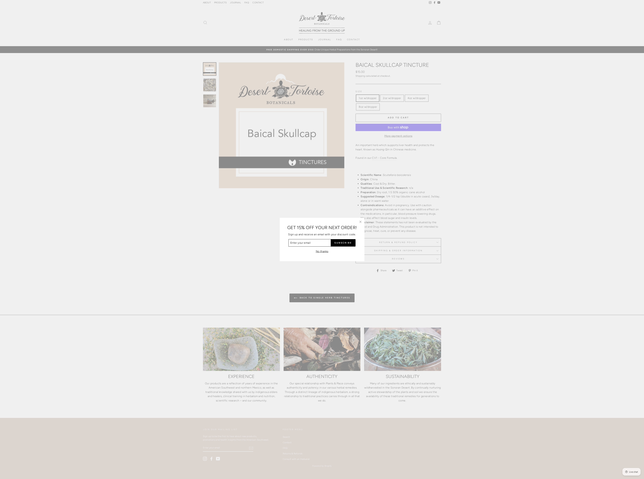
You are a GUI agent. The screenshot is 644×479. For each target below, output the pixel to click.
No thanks (322, 251)
